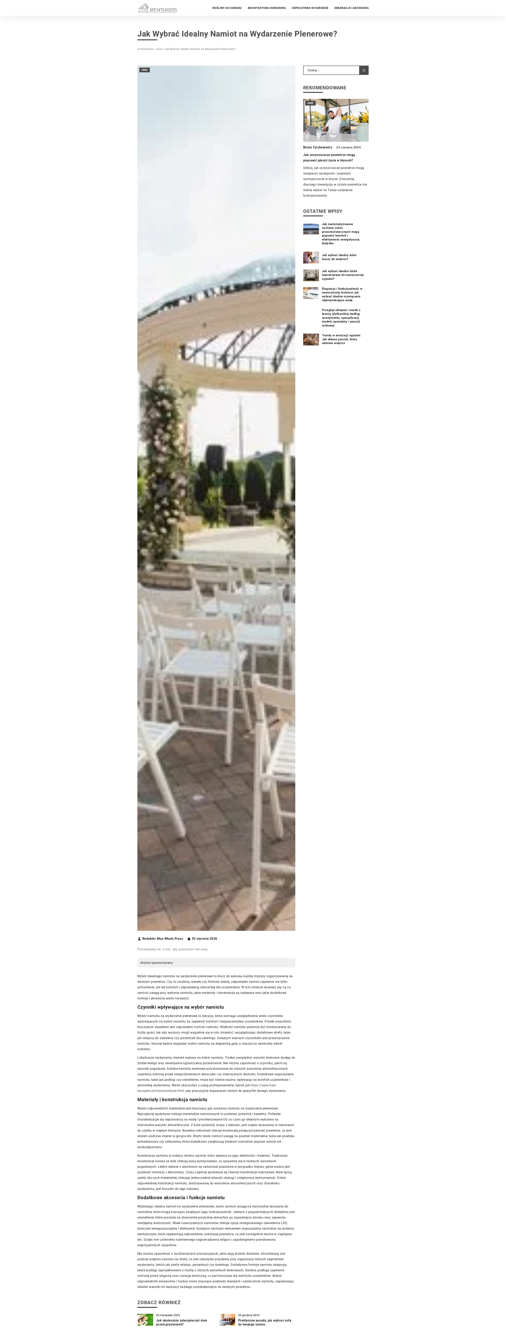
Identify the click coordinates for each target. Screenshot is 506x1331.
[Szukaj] (364, 70)
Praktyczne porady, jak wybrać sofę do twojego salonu (265, 1322)
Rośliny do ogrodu (227, 7)
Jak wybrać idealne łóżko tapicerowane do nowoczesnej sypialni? (343, 275)
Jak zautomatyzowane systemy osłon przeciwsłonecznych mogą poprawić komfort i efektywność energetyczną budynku (341, 234)
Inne (145, 70)
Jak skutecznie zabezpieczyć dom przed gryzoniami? (181, 1322)
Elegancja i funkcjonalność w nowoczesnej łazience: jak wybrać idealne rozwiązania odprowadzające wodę (342, 294)
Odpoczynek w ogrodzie (310, 7)
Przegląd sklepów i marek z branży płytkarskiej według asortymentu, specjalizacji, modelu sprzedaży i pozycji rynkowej (341, 317)
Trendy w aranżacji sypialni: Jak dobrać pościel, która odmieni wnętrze (341, 339)
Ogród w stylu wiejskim (320, 155)
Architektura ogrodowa (267, 7)
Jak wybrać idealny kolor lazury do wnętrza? (339, 257)
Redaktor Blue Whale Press (162, 938)
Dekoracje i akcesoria (351, 7)
